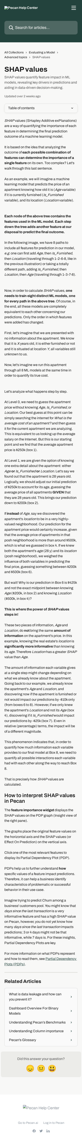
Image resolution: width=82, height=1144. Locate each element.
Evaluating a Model (42, 52)
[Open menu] (74, 7)
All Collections (14, 52)
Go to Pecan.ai (28, 1122)
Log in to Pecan (53, 1122)
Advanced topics (15, 57)
